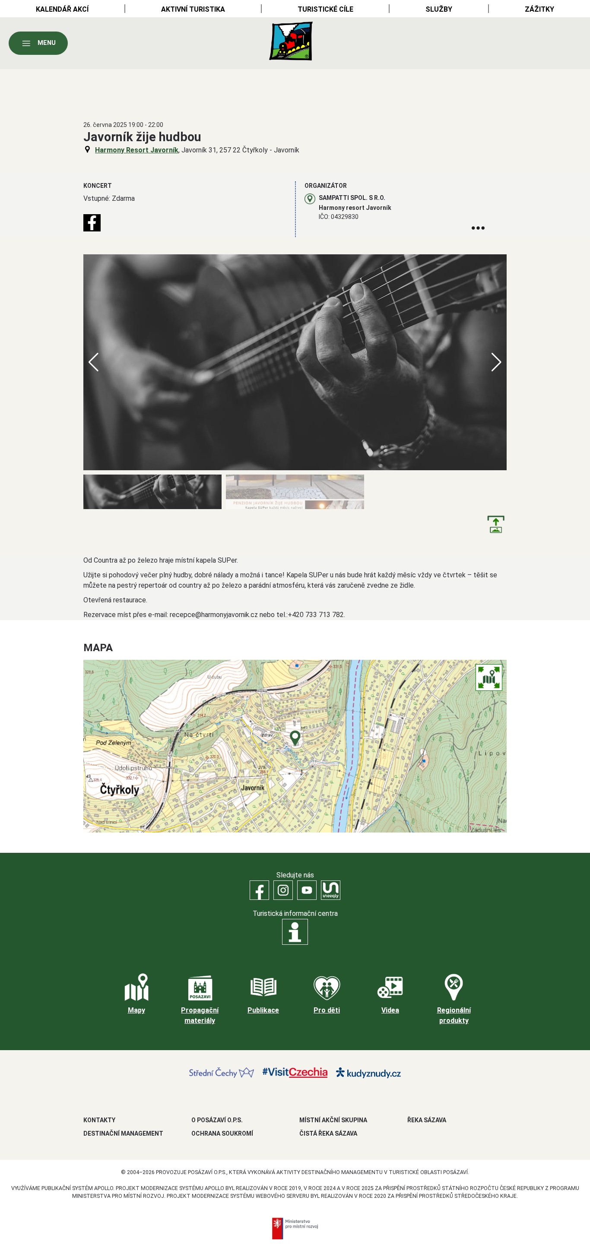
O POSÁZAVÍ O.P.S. (217, 1120)
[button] (496, 362)
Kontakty (99, 1120)
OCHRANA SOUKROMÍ (222, 1133)
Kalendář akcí (62, 9)
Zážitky (539, 9)
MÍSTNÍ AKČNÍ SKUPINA (333, 1120)
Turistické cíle (325, 9)
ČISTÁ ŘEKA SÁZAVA (328, 1133)
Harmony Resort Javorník (136, 150)
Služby (438, 9)
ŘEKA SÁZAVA (426, 1120)
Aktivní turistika (193, 9)
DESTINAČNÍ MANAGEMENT (123, 1133)
